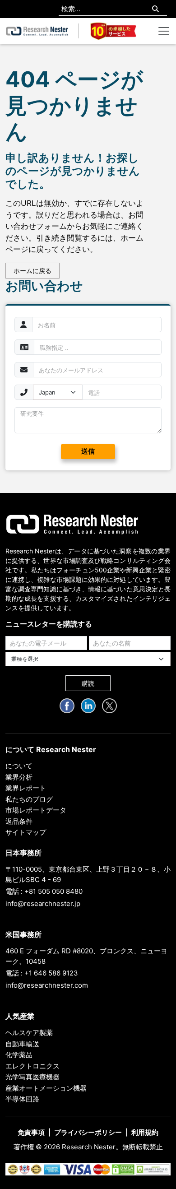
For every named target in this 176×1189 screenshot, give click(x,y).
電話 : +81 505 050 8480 (44, 891)
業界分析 (18, 777)
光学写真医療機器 (32, 1077)
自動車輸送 (22, 1044)
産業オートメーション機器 (46, 1088)
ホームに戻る (32, 270)
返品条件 (18, 821)
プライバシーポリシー (88, 1132)
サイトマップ (25, 832)
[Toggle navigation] (164, 31)
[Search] (155, 9)
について (18, 766)
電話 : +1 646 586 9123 (41, 973)
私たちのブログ (29, 799)
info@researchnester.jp (42, 903)
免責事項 (31, 1132)
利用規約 (144, 1132)
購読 (88, 683)
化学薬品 (18, 1054)
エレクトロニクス (32, 1066)
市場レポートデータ (35, 810)
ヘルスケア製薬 (29, 1032)
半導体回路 (22, 1099)
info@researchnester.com (46, 985)
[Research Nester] (37, 30)
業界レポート (25, 788)
